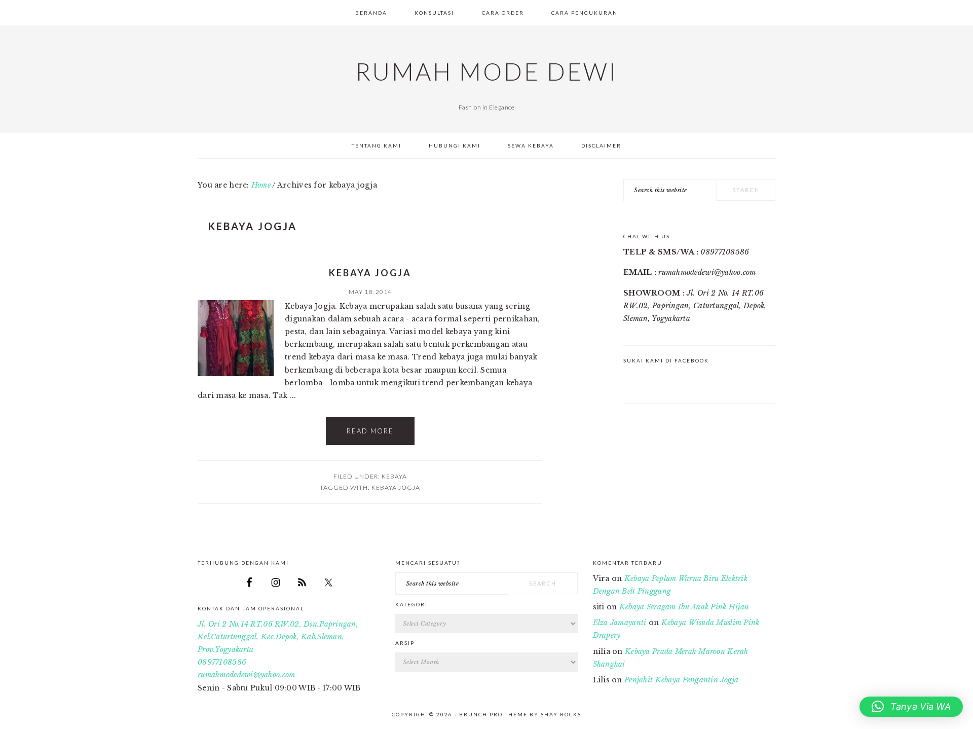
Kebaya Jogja (370, 272)
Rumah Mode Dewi (486, 71)
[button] (911, 707)
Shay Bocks (561, 714)
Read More (370, 431)
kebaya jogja (395, 487)
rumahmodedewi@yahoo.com (246, 674)
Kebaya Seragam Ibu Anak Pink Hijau (684, 606)
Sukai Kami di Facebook (666, 360)
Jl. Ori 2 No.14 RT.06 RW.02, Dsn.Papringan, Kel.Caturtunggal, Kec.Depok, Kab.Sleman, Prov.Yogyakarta (278, 636)
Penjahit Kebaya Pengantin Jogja (681, 679)
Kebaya (394, 476)
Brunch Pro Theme (493, 714)
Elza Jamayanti (620, 622)
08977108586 (222, 662)
